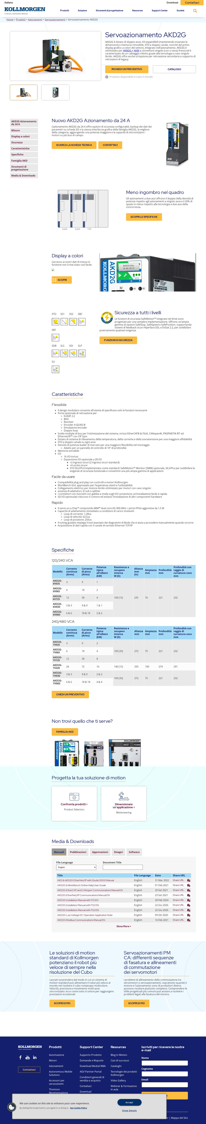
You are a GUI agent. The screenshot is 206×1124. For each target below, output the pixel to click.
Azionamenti (35, 19)
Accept (129, 1102)
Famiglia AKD (19, 160)
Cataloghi (116, 1066)
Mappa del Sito (179, 1117)
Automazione (56, 1055)
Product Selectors (74, 809)
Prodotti (64, 10)
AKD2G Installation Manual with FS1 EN (77, 900)
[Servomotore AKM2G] (131, 50)
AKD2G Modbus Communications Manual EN (81, 920)
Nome (145, 1058)
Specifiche (17, 154)
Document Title (112, 862)
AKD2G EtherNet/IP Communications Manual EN (83, 895)
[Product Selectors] (74, 797)
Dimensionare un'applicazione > (124, 806)
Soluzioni (82, 10)
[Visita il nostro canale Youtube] (27, 1058)
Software (134, 852)
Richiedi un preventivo (127, 69)
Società (180, 10)
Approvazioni (100, 852)
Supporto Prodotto (91, 1055)
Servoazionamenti (55, 19)
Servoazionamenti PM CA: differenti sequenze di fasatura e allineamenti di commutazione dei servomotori (150, 962)
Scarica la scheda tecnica (74, 145)
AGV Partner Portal (90, 1071)
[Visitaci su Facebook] (20, 1058)
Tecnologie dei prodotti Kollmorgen (124, 1073)
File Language (64, 862)
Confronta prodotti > (74, 804)
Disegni (118, 852)
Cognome (147, 1068)
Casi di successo (120, 1060)
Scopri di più (62, 1003)
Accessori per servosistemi (56, 1082)
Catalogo (174, 69)
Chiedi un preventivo (70, 694)
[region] (89, 1106)
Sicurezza (17, 142)
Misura (15, 130)
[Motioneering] (124, 797)
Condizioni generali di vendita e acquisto (92, 1079)
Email (144, 1079)
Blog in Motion (119, 1055)
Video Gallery (118, 1080)
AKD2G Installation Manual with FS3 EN (78, 910)
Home (9, 19)
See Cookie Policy (78, 1108)
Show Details (129, 1110)
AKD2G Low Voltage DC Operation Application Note (85, 915)
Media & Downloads (23, 175)
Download (172, 2)
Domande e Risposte (91, 1060)
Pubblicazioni (78, 852)
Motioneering (124, 812)
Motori (53, 1060)
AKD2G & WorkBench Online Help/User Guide (81, 885)
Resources (137, 10)
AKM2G (127, 50)
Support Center (160, 10)
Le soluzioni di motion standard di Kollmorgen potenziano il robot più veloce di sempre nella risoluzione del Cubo (74, 962)
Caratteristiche (20, 148)
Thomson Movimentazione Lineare (58, 1093)
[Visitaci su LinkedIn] (35, 1058)
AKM (136, 50)
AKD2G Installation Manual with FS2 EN (78, 905)
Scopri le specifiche (144, 216)
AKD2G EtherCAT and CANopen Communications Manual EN (90, 890)
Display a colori (20, 136)
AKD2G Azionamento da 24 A (23, 123)
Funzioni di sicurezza (118, 340)
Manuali (59, 852)
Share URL (178, 880)
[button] (11, 1107)
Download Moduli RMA (93, 1066)
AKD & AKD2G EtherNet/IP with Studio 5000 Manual (85, 880)
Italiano (9, 2)
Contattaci (192, 2)
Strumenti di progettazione (109, 10)
